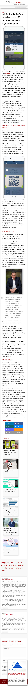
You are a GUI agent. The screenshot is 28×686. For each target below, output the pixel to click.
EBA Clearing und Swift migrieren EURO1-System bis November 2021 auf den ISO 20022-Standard (17, 674)
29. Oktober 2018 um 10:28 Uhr (8, 579)
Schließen (26, 660)
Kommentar (6, 649)
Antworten (5, 608)
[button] (9, 423)
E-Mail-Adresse (6, 665)
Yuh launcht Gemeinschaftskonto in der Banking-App (9, 550)
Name (6, 661)
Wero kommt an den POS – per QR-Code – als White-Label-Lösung (9, 452)
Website (7, 73)
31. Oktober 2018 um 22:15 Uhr (8, 614)
